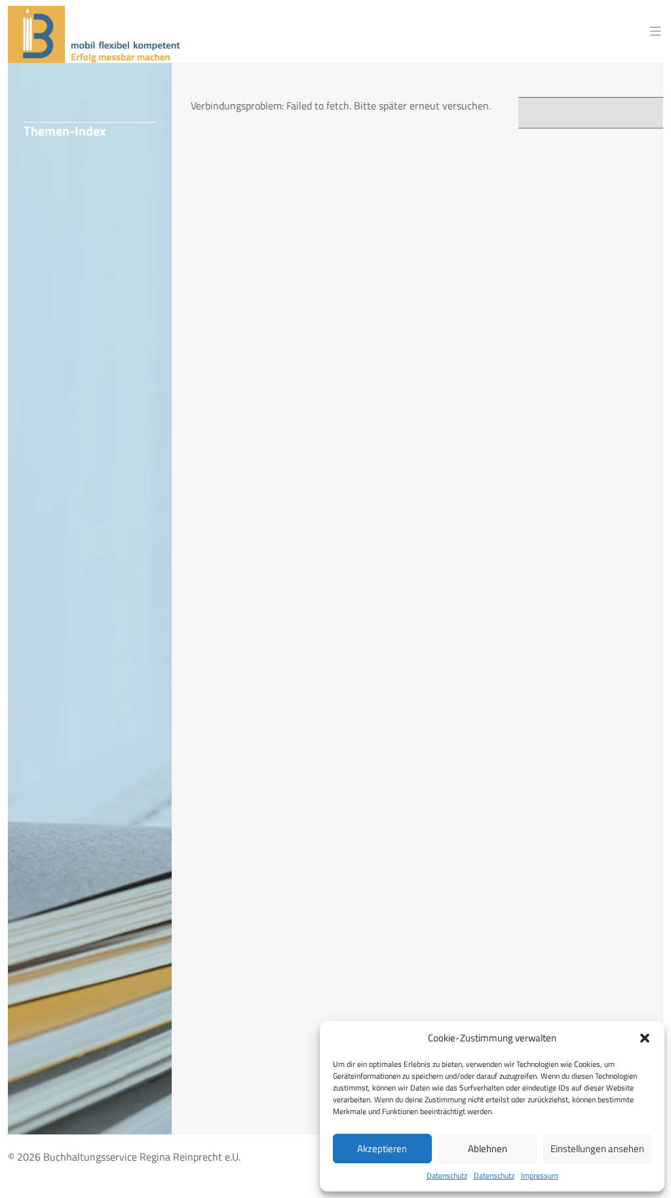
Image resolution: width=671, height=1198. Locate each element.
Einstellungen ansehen (597, 1148)
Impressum (539, 1176)
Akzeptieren (382, 1148)
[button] (644, 1038)
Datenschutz (447, 1176)
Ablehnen (487, 1148)
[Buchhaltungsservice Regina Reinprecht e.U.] (96, 55)
